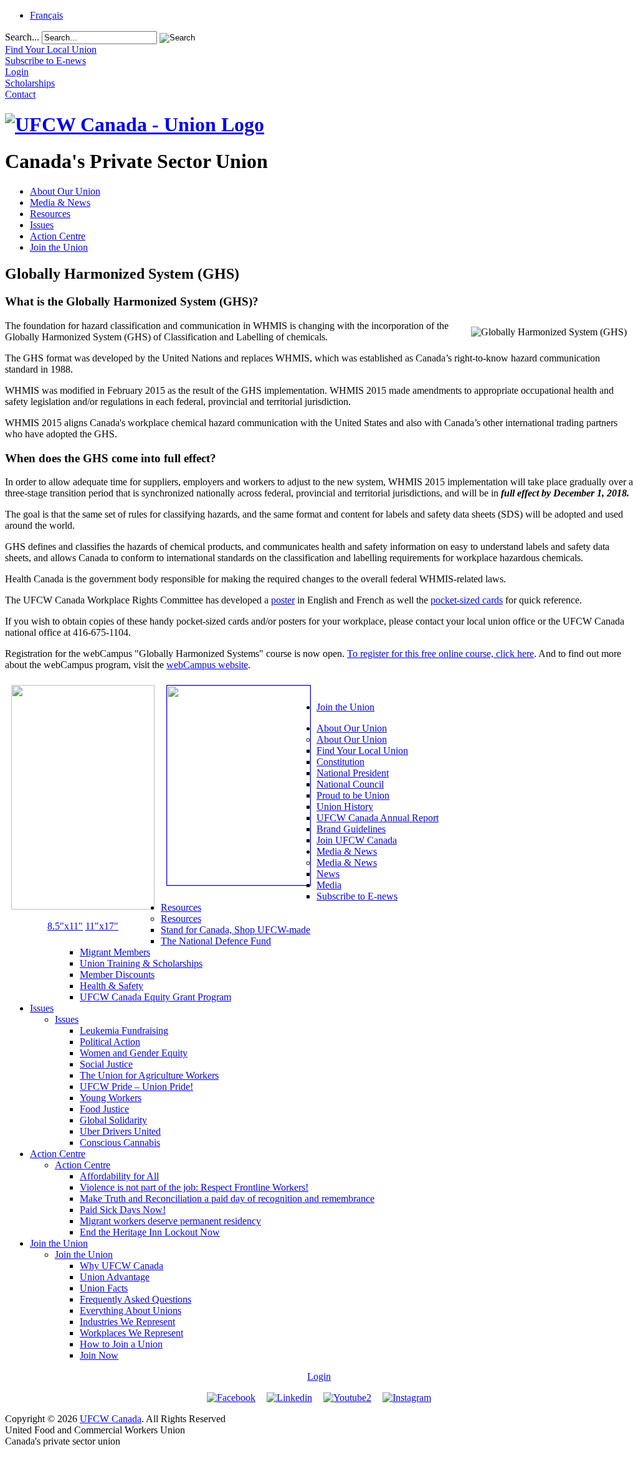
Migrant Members (115, 952)
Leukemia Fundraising (124, 1030)
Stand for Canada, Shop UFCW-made (235, 929)
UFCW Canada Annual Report (378, 817)
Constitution (340, 761)
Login (319, 1376)
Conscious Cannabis (120, 1142)
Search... (22, 37)
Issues (42, 225)
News (328, 873)
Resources (50, 213)
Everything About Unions (130, 1310)
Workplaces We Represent (131, 1333)
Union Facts (104, 1288)
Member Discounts (117, 974)
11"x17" (101, 926)
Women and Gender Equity (134, 1053)
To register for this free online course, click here (440, 653)
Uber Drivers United (120, 1131)
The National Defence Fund (216, 941)
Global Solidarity (113, 1120)
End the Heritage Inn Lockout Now (150, 1232)
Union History (345, 806)
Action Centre (57, 236)
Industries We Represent (127, 1321)
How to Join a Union (121, 1344)
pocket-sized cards (467, 600)
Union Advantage (115, 1277)
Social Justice (106, 1064)
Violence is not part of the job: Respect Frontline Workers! (194, 1187)
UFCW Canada (110, 1418)
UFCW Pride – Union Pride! (136, 1086)
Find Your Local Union (362, 750)
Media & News (60, 202)
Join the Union (59, 247)
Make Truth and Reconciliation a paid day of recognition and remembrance (227, 1198)
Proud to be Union (353, 795)
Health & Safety (111, 985)
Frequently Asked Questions (135, 1299)
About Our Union (65, 191)
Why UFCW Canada (121, 1265)
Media (329, 885)
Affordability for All (119, 1176)
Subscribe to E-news (357, 896)
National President (353, 773)
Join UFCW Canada (357, 840)
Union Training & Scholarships (141, 963)
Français (46, 15)
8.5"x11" (65, 926)
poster (283, 600)
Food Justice (104, 1109)
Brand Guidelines (351, 829)
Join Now (99, 1355)
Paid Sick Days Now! (123, 1209)
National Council (350, 784)
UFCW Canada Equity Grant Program (155, 997)
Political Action (110, 1041)
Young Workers (110, 1097)
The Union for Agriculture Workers (149, 1075)
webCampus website (207, 664)
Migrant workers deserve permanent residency (170, 1221)
